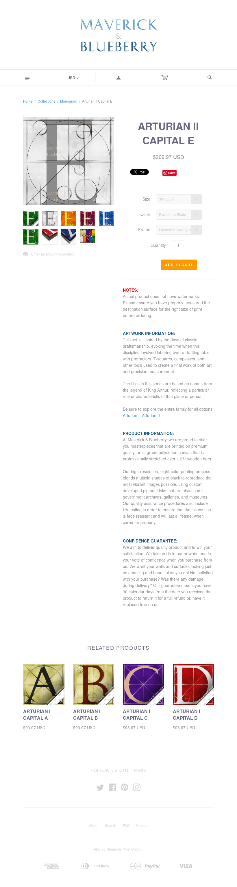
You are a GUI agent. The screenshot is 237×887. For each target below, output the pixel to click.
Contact (142, 825)
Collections (46, 101)
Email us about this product (48, 254)
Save (171, 173)
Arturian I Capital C (136, 714)
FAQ (126, 825)
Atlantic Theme (105, 849)
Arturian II (151, 415)
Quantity (158, 245)
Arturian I (131, 415)
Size (146, 199)
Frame (144, 229)
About (93, 825)
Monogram (68, 101)
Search (110, 825)
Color (145, 214)
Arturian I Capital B (86, 714)
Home (28, 101)
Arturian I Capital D (186, 714)
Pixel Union (132, 849)
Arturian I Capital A (36, 714)
